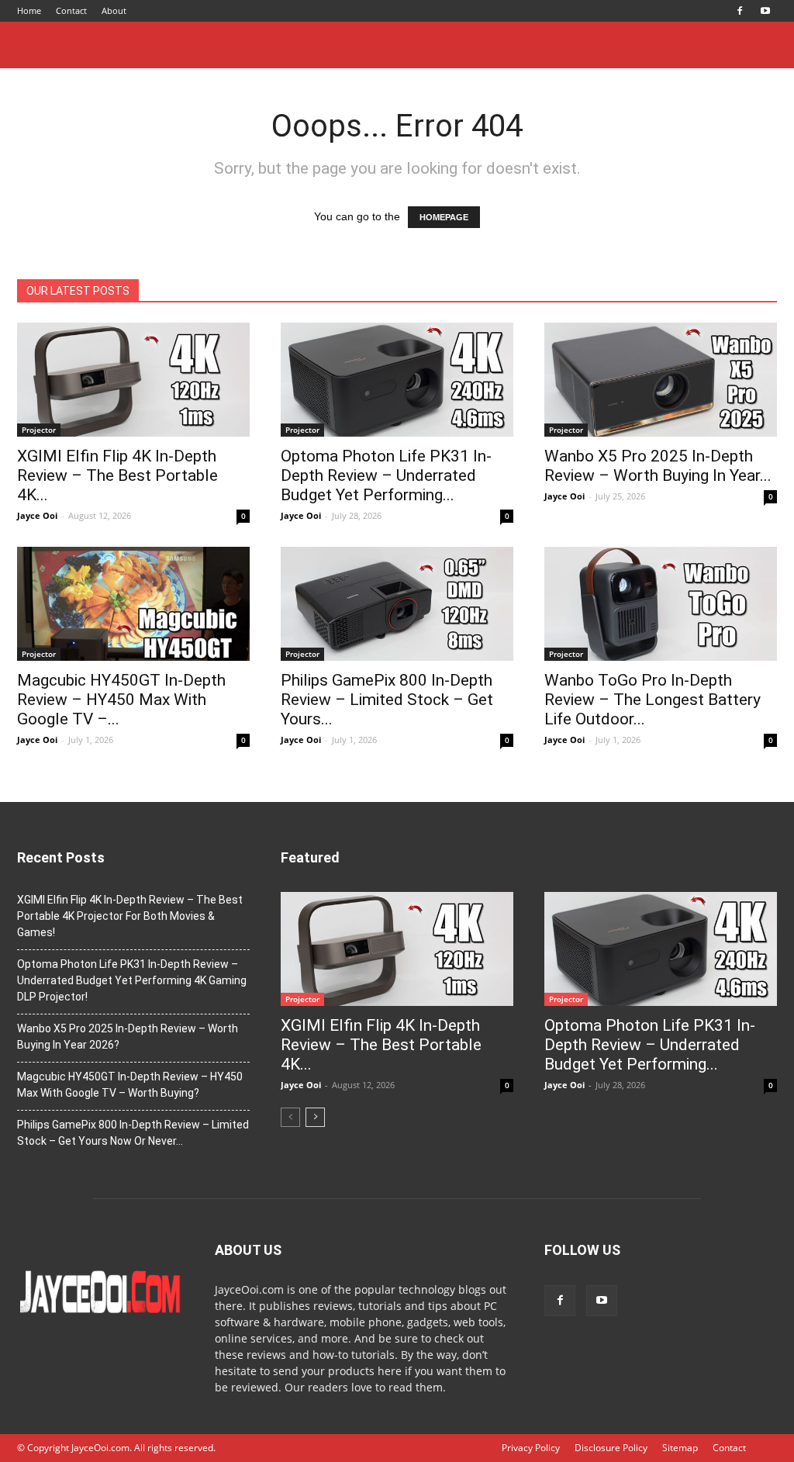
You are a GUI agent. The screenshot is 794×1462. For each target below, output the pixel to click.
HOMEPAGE (443, 217)
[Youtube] (765, 11)
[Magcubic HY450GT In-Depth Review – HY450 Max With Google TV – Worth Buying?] (133, 604)
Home (29, 10)
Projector (39, 429)
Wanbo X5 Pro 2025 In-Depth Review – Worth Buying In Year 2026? (127, 1036)
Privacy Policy (531, 1447)
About (114, 10)
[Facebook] (739, 11)
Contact (71, 10)
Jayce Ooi (37, 515)
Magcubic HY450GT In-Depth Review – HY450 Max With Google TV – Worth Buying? (130, 1084)
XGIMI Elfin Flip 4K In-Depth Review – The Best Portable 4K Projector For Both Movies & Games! (130, 915)
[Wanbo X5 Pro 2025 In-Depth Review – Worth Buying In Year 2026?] (660, 380)
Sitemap (680, 1447)
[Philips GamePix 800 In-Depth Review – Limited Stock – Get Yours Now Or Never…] (397, 604)
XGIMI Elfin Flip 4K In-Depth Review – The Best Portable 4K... (117, 475)
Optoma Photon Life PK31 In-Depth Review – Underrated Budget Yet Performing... (386, 475)
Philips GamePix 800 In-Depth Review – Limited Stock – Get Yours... (387, 699)
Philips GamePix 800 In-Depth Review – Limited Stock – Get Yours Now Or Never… (133, 1132)
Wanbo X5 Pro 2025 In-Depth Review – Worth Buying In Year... (658, 466)
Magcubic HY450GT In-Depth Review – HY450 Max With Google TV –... (121, 699)
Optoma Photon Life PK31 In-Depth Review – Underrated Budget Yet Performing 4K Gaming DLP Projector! (132, 980)
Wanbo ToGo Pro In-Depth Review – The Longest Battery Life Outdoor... (652, 699)
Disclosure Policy (611, 1447)
